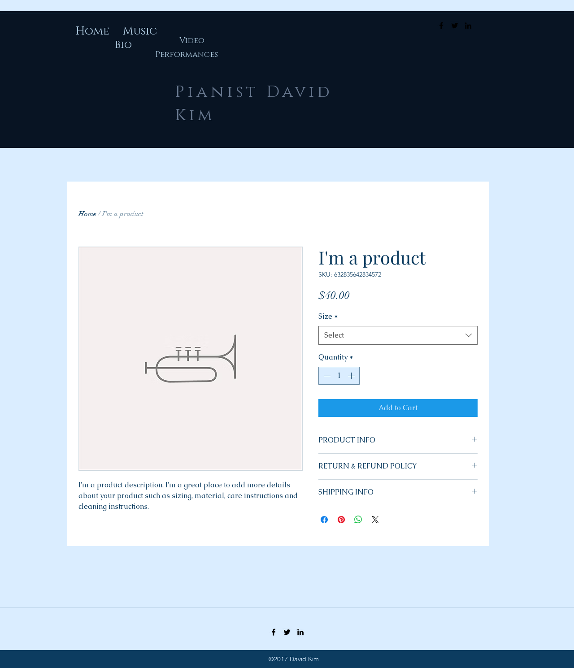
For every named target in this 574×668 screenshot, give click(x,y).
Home (87, 213)
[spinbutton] (339, 375)
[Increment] (352, 375)
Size (328, 316)
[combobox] (398, 335)
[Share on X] (375, 519)
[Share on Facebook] (324, 519)
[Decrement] (326, 375)
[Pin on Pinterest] (341, 519)
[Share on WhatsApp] (358, 519)
